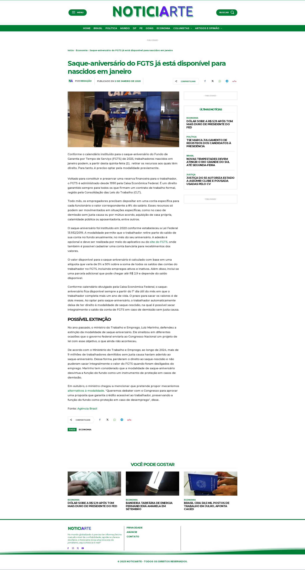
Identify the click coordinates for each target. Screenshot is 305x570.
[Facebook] (205, 81)
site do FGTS (159, 241)
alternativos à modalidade (86, 390)
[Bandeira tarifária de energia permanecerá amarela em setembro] (152, 483)
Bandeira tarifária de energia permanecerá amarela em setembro (149, 506)
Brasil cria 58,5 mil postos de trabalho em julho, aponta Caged (206, 506)
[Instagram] (73, 548)
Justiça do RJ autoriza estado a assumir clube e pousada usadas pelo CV (210, 181)
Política (191, 137)
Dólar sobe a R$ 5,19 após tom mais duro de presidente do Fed (209, 124)
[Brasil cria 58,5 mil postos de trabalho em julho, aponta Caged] (210, 483)
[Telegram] (227, 81)
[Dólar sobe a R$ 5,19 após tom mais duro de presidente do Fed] (94, 483)
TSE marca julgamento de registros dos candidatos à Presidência (208, 143)
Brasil (190, 156)
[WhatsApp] (219, 81)
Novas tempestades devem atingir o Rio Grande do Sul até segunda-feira (208, 162)
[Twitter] (212, 81)
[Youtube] (82, 548)
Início (71, 50)
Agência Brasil (87, 408)
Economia (82, 50)
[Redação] (71, 81)
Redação (86, 81)
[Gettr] (234, 81)
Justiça (190, 175)
